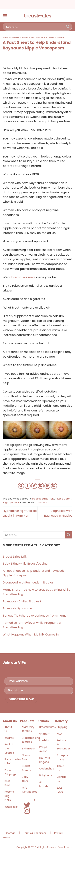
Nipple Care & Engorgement (46, 37)
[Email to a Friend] (41, 486)
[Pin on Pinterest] (47, 486)
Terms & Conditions (34, 833)
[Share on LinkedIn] (54, 486)
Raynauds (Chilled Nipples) (22, 601)
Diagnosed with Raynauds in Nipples (28, 582)
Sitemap (10, 833)
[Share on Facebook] (28, 486)
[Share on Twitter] (34, 486)
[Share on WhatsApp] (21, 486)
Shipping (62, 727)
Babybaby (45, 775)
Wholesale (11, 807)
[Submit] (68, 26)
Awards (9, 738)
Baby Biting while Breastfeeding (25, 563)
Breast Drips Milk (15, 556)
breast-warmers (23, 277)
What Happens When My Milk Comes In (31, 634)
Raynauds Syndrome (17, 608)
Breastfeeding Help (15, 37)
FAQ (59, 733)
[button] (5, 15)
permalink (43, 502)
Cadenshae (46, 768)
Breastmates (47, 727)
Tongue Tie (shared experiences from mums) (35, 615)
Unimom (44, 733)
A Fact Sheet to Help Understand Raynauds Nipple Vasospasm (33, 573)
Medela (44, 740)
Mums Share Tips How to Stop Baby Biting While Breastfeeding (36, 592)
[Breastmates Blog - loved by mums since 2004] (37, 15)
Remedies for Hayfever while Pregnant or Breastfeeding (32, 625)
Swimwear (28, 748)
